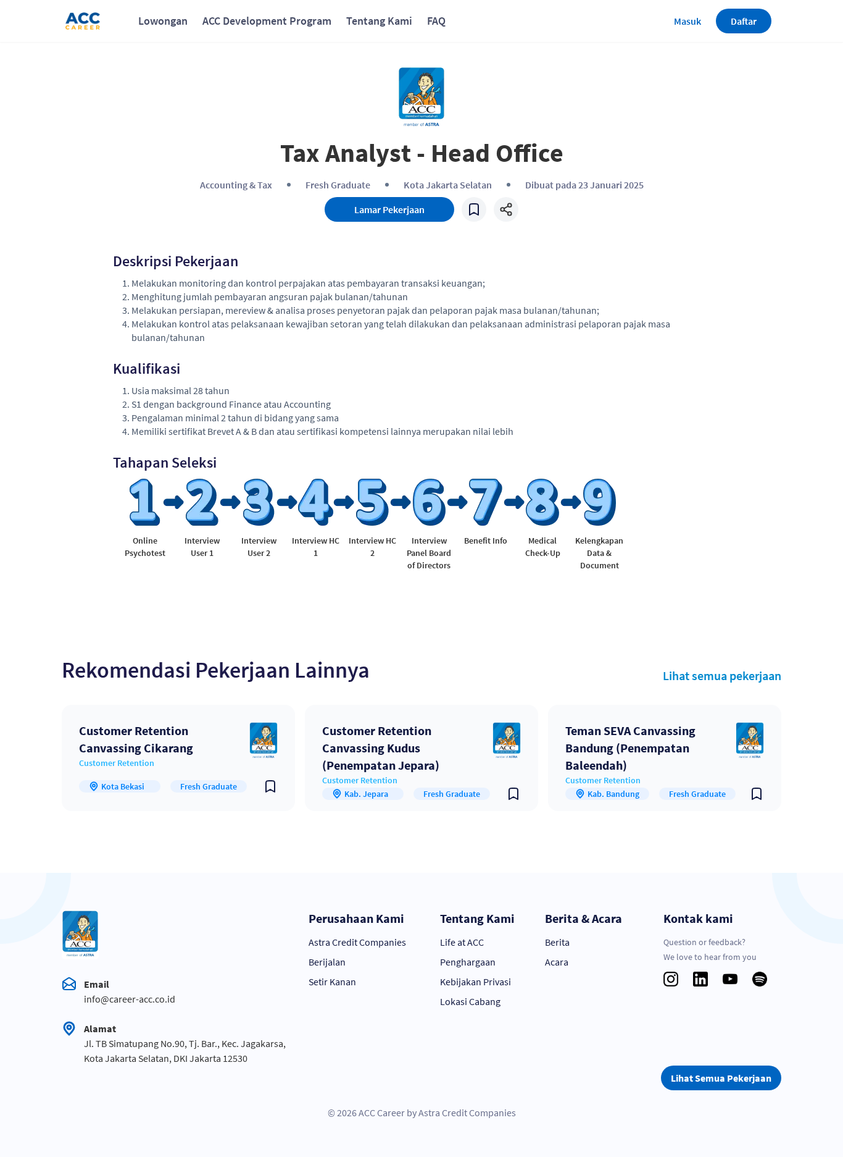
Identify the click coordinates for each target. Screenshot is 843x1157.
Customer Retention (116, 762)
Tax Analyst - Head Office (421, 153)
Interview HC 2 (372, 546)
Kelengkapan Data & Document (599, 553)
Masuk (687, 21)
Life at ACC (462, 942)
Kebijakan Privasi (475, 981)
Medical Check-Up (542, 546)
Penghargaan (468, 962)
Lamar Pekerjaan (389, 209)
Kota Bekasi (122, 786)
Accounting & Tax (236, 185)
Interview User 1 (202, 546)
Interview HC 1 (315, 546)
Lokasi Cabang (470, 1001)
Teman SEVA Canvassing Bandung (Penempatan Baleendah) (630, 748)
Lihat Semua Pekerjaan (721, 1078)
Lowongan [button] (163, 21)
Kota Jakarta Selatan (448, 185)
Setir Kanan (332, 981)
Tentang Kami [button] (379, 21)
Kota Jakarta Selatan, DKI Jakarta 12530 (165, 1058)
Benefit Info (485, 540)
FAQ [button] (436, 21)
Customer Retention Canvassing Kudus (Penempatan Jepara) (380, 748)
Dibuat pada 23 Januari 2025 (584, 185)
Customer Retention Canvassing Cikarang (136, 739)
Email (96, 984)
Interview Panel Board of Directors (429, 553)
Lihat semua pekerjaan (722, 675)
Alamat (100, 1028)
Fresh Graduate (337, 185)
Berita (557, 942)
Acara (556, 962)
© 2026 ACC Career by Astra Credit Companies (422, 1112)
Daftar (744, 21)
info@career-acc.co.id (129, 999)
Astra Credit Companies (357, 942)
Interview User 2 (258, 546)
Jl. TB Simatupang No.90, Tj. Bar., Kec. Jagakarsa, (185, 1043)
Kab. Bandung (613, 793)
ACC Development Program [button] (266, 21)
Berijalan (327, 962)
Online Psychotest (145, 546)
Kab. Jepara (366, 793)
